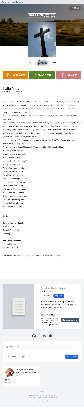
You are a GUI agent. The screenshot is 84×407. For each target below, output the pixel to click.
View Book (46, 296)
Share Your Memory (69, 320)
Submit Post (71, 357)
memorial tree (29, 255)
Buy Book (58, 296)
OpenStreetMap (44, 401)
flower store (61, 255)
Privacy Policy (36, 397)
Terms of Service (48, 397)
